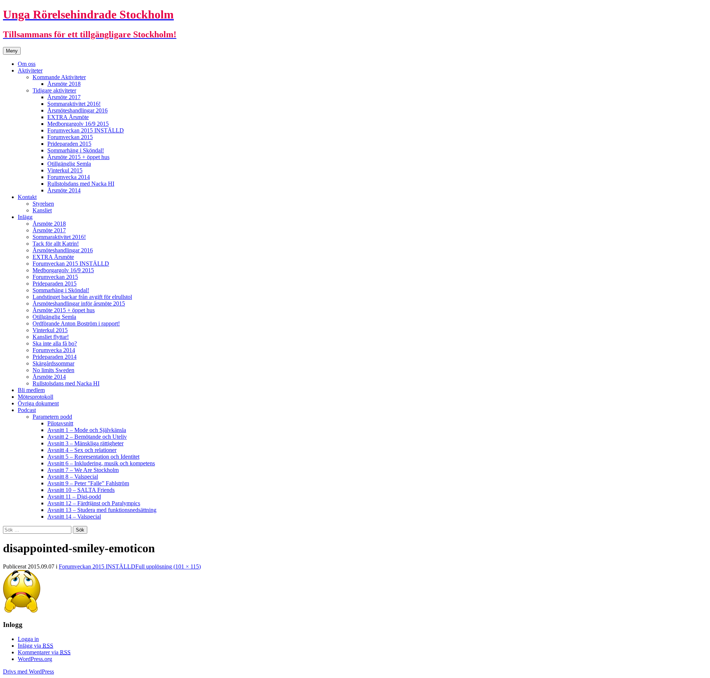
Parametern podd (52, 417)
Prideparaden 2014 (55, 357)
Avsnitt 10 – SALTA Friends (81, 490)
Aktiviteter (30, 70)
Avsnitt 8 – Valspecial (72, 476)
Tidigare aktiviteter (54, 90)
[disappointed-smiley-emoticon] (21, 610)
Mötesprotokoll (35, 397)
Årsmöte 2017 (64, 97)
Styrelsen (43, 203)
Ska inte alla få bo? (55, 343)
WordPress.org (35, 659)
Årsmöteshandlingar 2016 (77, 110)
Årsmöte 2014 (64, 190)
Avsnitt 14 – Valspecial (74, 516)
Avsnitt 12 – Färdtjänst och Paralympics (93, 503)
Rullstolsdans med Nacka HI (80, 184)
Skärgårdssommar (53, 363)
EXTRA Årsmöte (68, 117)
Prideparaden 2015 (69, 144)
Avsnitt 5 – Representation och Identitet (93, 456)
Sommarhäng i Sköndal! (75, 150)
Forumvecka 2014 (68, 177)
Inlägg (25, 217)
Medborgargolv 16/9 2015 (78, 124)
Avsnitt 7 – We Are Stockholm (83, 470)
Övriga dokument (38, 403)
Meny (12, 51)
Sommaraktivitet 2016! (74, 104)
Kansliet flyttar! (51, 337)
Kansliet (42, 210)
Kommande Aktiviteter (59, 77)
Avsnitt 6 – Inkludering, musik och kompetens (101, 463)
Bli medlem (31, 390)
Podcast (27, 410)
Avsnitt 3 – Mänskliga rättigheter (85, 443)
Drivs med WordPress (28, 671)
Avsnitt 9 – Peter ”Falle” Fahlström (88, 483)
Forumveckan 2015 (70, 137)
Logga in (28, 639)
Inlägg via (35, 645)
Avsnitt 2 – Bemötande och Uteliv (87, 437)
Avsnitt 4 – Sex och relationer (81, 450)
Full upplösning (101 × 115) (168, 566)
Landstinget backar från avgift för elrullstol (82, 297)
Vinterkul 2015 (64, 170)
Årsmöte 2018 (64, 84)
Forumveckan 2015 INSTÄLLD (85, 130)
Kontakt (27, 197)
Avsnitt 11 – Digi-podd (74, 496)
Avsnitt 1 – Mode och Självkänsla (86, 430)
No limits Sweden (53, 370)
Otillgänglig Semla (69, 164)
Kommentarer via (44, 652)
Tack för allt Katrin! (56, 243)
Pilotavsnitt (60, 423)
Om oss (27, 64)
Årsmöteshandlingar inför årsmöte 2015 (79, 303)
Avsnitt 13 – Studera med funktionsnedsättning (101, 510)
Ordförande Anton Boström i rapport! (76, 323)
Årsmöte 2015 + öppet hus (78, 157)
